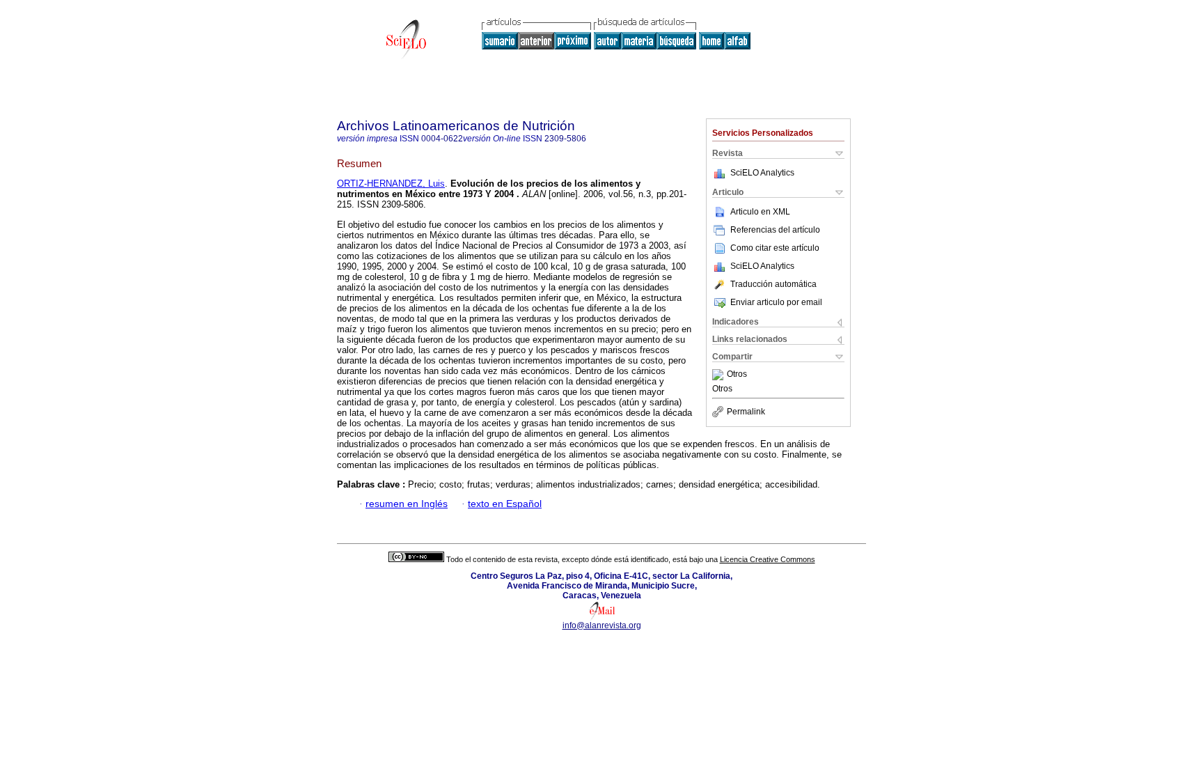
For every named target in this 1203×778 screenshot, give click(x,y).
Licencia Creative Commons (767, 559)
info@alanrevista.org (602, 625)
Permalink (746, 412)
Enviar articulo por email (776, 302)
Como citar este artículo (774, 248)
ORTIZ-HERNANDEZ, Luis (391, 183)
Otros (737, 375)
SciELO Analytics (762, 173)
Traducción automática (773, 284)
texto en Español (505, 504)
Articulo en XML (760, 212)
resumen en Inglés (406, 504)
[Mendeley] (719, 375)
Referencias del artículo (775, 230)
